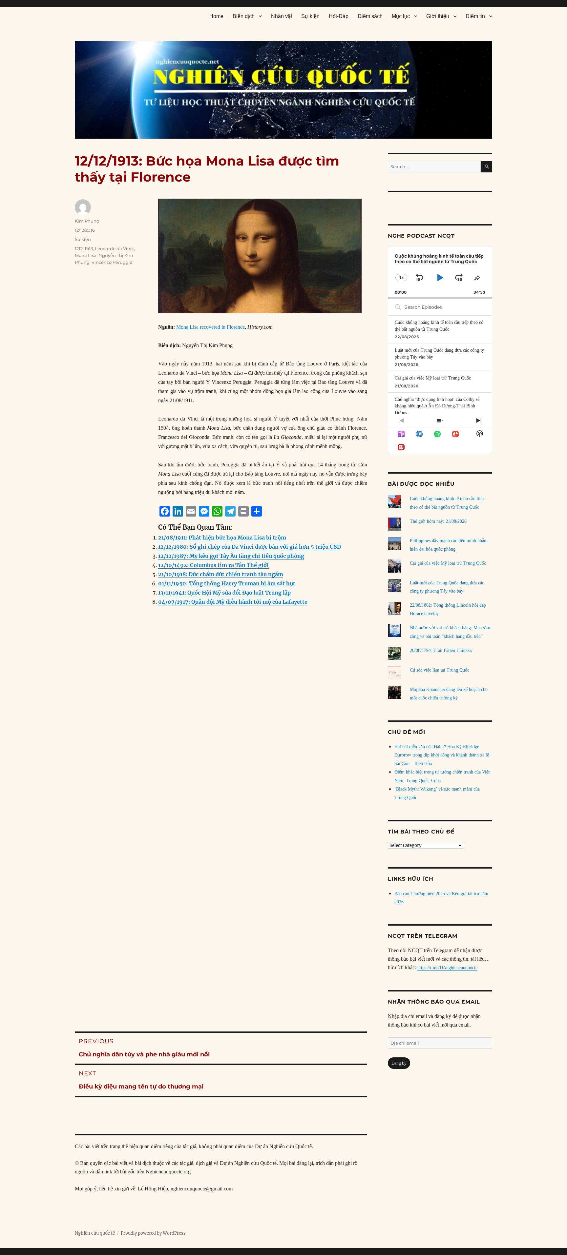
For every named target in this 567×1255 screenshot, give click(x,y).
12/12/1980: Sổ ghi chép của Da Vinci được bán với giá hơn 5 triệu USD (249, 546)
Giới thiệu (437, 16)
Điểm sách (370, 16)
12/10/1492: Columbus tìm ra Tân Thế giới (213, 565)
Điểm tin (475, 16)
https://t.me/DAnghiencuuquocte (447, 967)
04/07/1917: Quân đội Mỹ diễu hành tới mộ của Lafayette (232, 601)
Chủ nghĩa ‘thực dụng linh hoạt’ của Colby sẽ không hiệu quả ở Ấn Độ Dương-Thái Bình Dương (437, 406)
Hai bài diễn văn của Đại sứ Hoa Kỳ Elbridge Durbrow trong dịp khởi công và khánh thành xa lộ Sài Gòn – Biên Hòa (441, 755)
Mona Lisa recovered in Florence (210, 327)
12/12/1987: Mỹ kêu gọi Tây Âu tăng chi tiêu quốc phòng (231, 556)
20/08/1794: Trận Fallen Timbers (441, 650)
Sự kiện (310, 16)
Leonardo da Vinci (114, 248)
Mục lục (401, 16)
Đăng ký (399, 1063)
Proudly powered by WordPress (153, 1233)
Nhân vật (281, 16)
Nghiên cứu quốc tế (95, 1233)
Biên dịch (244, 16)
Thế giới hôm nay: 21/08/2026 (438, 521)
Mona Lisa (85, 255)
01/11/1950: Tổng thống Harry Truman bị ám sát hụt (226, 583)
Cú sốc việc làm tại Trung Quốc (439, 670)
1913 (89, 248)
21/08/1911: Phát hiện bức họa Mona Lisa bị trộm (222, 537)
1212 (79, 248)
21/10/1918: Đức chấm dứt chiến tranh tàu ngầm (220, 574)
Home (216, 16)
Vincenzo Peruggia (112, 262)
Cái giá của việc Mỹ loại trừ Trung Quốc (433, 378)
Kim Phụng (87, 221)
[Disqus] (221, 744)
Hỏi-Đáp (338, 16)
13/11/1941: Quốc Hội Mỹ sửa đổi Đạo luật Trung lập (224, 592)
